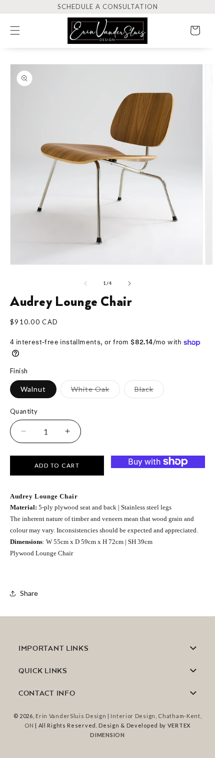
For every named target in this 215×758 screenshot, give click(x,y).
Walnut (33, 389)
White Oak (95, 391)
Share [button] (29, 593)
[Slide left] (85, 283)
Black (149, 391)
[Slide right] (129, 283)
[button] (21, 30)
